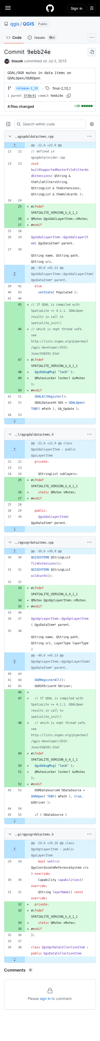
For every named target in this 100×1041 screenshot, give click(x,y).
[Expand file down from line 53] (14, 421)
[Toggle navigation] (8, 8)
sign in (45, 998)
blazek (17, 61)
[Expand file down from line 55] (14, 821)
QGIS (28, 24)
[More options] (89, 136)
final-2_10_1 (62, 88)
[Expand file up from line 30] (14, 551)
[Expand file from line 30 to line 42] (14, 274)
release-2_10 (27, 88)
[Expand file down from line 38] (14, 959)
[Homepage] (50, 8)
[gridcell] (50, 145)
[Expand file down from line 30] (14, 529)
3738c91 (30, 96)
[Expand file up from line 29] (14, 849)
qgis (14, 24)
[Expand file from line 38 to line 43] (14, 661)
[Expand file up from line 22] (14, 145)
